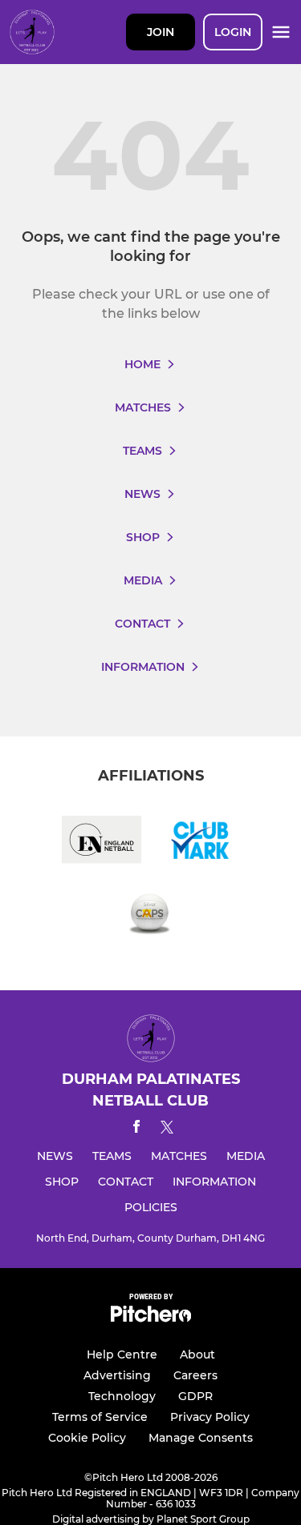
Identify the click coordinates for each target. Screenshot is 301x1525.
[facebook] (136, 1129)
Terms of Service (100, 1417)
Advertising (117, 1375)
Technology (122, 1396)
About (197, 1354)
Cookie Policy (87, 1438)
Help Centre (122, 1354)
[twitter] (167, 1129)
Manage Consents (200, 1438)
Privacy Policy (210, 1417)
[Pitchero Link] (151, 1318)
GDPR (195, 1396)
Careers (195, 1375)
